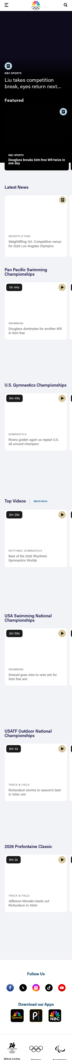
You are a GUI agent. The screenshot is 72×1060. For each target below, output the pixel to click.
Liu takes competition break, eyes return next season (31, 84)
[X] (23, 987)
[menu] (6, 5)
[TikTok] (49, 987)
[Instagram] (36, 987)
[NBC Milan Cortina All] (36, 5)
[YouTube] (62, 987)
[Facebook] (10, 987)
